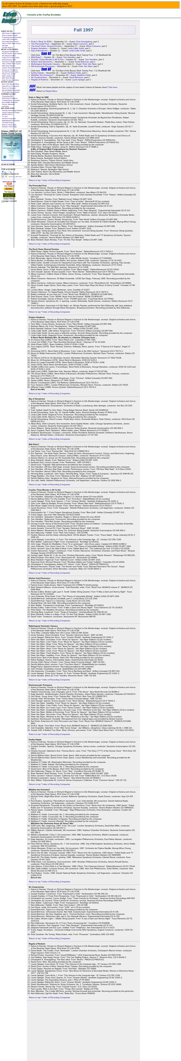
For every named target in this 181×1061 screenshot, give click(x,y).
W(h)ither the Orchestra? (42, 75)
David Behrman (82, 62)
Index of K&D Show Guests (11, 43)
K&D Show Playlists (8, 66)
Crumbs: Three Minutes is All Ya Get (47, 59)
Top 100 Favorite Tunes (9, 72)
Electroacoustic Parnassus (43, 66)
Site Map (4, 45)
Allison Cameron (80, 44)
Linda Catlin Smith (76, 48)
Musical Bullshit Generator (10, 90)
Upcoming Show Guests (10, 41)
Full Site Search (7, 47)
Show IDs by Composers (10, 86)
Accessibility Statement (9, 102)
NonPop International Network (11, 110)
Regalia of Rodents (39, 79)
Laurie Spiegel (78, 79)
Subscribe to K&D (9, 181)
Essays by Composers (9, 70)
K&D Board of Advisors (9, 98)
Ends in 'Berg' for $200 (41, 41)
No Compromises (39, 77)
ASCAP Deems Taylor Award (11, 53)
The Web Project (7, 122)
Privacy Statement (8, 104)
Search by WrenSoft (15, 176)
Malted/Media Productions (10, 120)
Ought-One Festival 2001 (10, 57)
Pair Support (9, 192)
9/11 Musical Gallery (8, 56)
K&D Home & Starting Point (11, 33)
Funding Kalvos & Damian (10, 100)
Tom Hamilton (69, 57)
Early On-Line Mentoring (10, 80)
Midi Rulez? (36, 57)
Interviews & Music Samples (11, 62)
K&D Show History (8, 78)
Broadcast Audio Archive (10, 51)
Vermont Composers (8, 118)
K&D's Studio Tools (8, 76)
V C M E (4, 116)
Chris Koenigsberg (84, 41)
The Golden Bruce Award (10, 92)
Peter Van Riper (90, 64)
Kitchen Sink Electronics (41, 62)
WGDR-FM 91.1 (7, 114)
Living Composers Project (10, 112)
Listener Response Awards (11, 68)
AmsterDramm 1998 (8, 60)
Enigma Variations (39, 48)
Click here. (113, 87)
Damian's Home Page (9, 127)
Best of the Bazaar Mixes (10, 84)
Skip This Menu (6, 29)
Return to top (35, 180)
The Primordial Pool (40, 44)
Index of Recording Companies (56, 180)
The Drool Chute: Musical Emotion (46, 46)
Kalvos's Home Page (8, 125)
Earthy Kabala (37, 73)
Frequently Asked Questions (11, 37)
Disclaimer (5, 106)
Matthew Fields (74, 73)
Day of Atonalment (39, 50)
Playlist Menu (51, 91)
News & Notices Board (9, 35)
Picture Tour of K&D (8, 74)
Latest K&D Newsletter (9, 39)
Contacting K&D (7, 96)
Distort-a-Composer (8, 88)
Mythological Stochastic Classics (45, 64)
